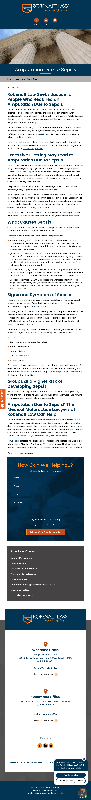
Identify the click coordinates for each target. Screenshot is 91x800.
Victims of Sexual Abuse (23, 573)
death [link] (31, 137)
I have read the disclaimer (48, 525)
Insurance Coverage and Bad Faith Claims (32, 584)
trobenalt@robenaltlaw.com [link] (53, 435)
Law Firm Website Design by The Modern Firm (45, 793)
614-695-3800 (47, 704)
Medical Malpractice (25, 453)
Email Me (46, 25)
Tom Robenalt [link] (14, 441)
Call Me (36, 25)
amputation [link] (41, 134)
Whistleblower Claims (21, 595)
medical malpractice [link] (33, 148)
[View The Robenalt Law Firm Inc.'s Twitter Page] (51, 746)
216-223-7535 (47, 661)
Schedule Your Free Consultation (45, 532)
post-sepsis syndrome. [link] (36, 306)
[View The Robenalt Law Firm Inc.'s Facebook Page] (40, 746)
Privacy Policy (54, 519)
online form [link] (26, 435)
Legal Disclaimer (38, 519)
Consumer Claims (20, 579)
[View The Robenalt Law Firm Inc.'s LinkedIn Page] (45, 746)
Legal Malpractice (19, 589)
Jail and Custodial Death (23, 568)
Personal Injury (18, 563)
